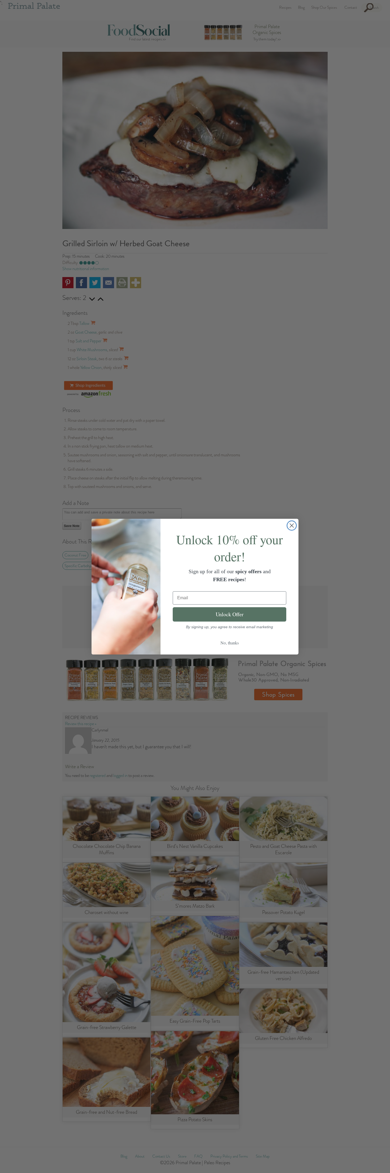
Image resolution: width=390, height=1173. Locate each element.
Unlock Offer (230, 614)
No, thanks (229, 642)
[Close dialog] (291, 525)
